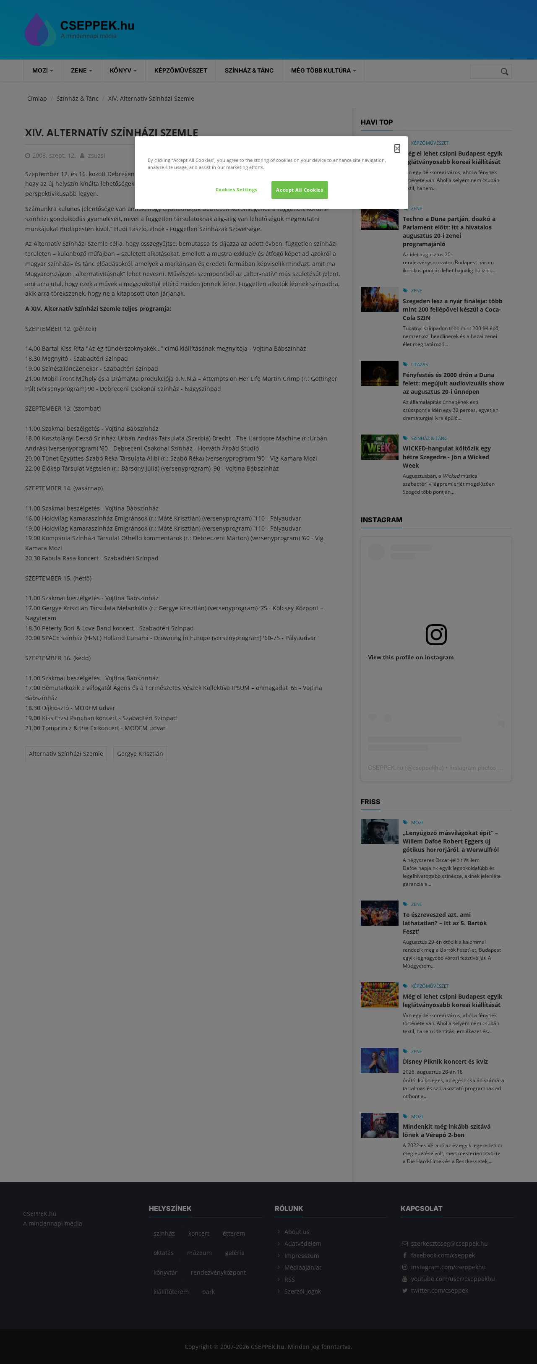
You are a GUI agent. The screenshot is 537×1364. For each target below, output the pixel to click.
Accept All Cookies (299, 190)
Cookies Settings (236, 189)
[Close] (397, 148)
